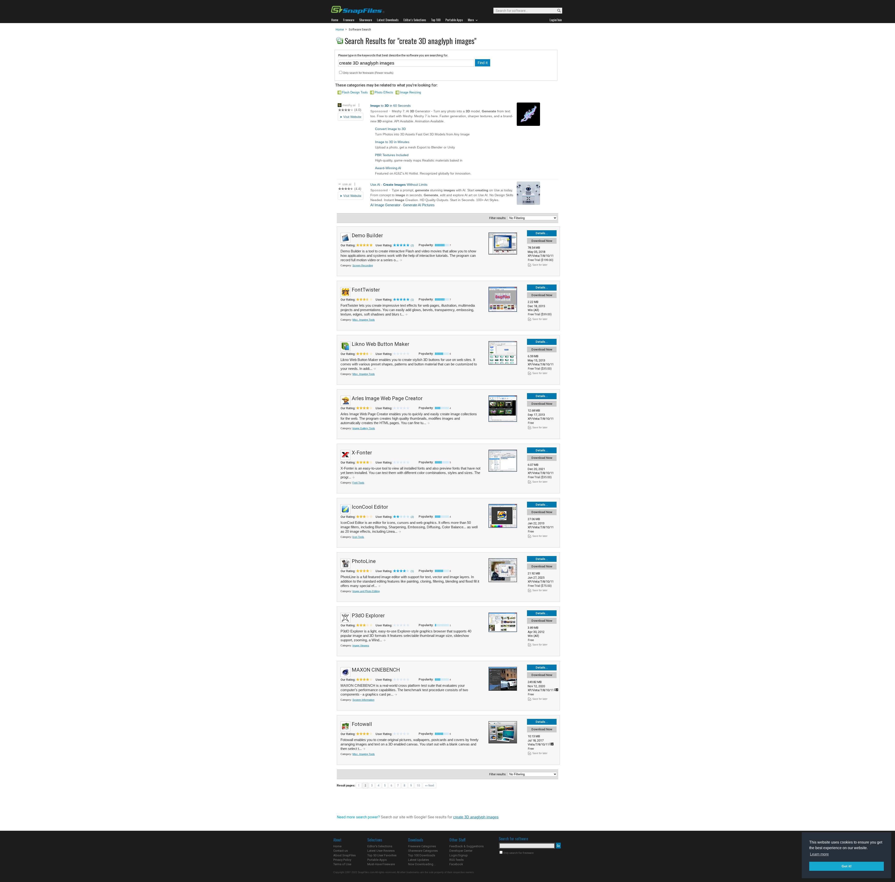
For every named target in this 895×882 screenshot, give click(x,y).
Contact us (340, 850)
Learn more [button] (819, 854)
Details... (542, 233)
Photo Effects (384, 92)
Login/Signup (458, 855)
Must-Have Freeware (381, 864)
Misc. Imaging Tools (363, 319)
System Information (363, 699)
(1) (412, 299)
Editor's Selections (379, 846)
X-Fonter (362, 453)
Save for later (539, 264)
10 (418, 785)
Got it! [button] (847, 866)
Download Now (541, 241)
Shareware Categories (423, 850)
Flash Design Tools (355, 92)
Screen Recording (362, 265)
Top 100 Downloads (421, 855)
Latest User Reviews (381, 850)
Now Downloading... (421, 864)
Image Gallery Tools (363, 428)
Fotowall (362, 724)
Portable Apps (377, 859)
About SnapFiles (344, 855)
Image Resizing (410, 92)
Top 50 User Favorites (381, 855)
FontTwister (366, 290)
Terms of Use (342, 864)
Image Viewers (360, 645)
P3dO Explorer (368, 615)
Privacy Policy (342, 859)
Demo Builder (367, 235)
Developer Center (460, 850)
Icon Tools (358, 536)
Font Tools (358, 482)
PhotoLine (364, 561)
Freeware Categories (422, 846)
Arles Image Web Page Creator (387, 398)
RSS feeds (456, 859)
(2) (412, 245)
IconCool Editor (370, 507)
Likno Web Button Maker (380, 344)
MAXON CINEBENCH (376, 670)
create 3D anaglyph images (476, 817)
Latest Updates (418, 859)
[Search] (557, 11)
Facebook (456, 864)
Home (340, 29)
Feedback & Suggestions (466, 846)
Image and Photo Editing (366, 591)
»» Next (429, 785)
